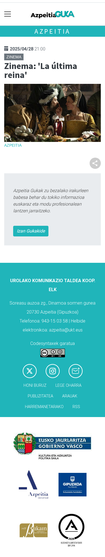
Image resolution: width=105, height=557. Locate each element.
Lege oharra (68, 385)
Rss (76, 406)
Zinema (13, 57)
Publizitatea (40, 396)
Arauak (69, 396)
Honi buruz (35, 385)
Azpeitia (52, 31)
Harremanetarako (44, 406)
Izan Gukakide (31, 231)
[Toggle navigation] (8, 14)
